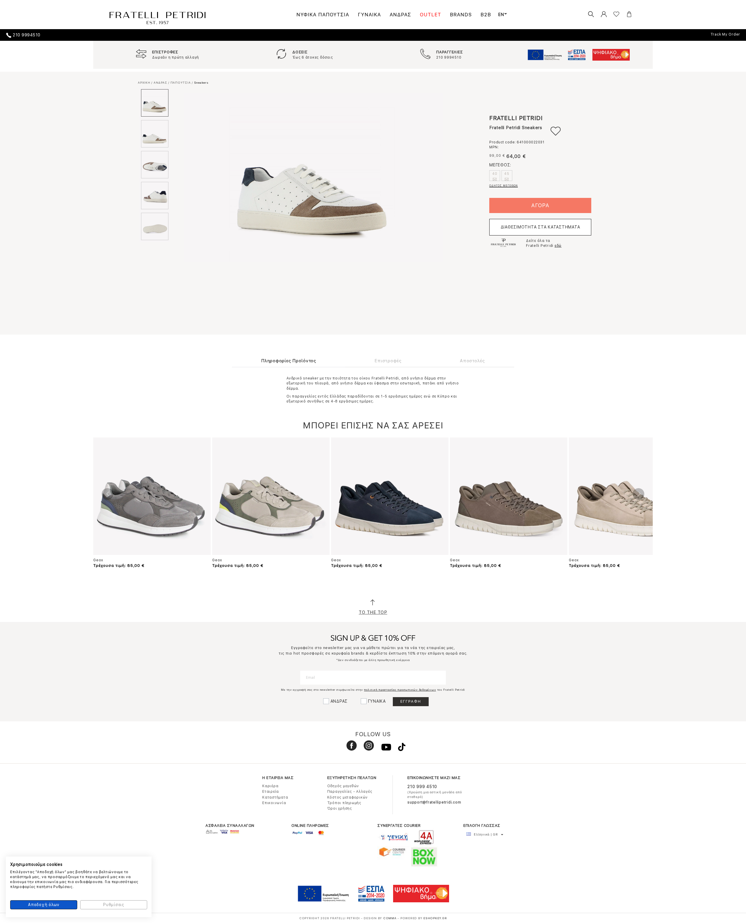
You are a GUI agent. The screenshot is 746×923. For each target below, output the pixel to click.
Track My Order (725, 34)
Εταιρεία (270, 792)
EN (501, 14)
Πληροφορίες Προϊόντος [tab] (288, 360)
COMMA (390, 918)
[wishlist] (612, 14)
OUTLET (430, 14)
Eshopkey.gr (435, 918)
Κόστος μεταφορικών (347, 797)
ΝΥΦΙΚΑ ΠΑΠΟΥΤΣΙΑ (322, 14)
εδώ (558, 246)
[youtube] (384, 748)
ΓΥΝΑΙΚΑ (369, 14)
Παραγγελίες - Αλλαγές (349, 792)
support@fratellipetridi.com (434, 802)
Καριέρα (270, 786)
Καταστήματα (275, 797)
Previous (107, 494)
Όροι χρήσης (339, 808)
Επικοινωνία (274, 803)
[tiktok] (398, 748)
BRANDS (461, 14)
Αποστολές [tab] (472, 360)
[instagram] (366, 748)
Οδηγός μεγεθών (343, 786)
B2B (486, 14)
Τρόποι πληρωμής (344, 803)
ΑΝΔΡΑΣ (400, 14)
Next (638, 494)
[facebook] (349, 748)
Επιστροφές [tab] (388, 360)
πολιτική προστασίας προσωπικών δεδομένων (400, 689)
